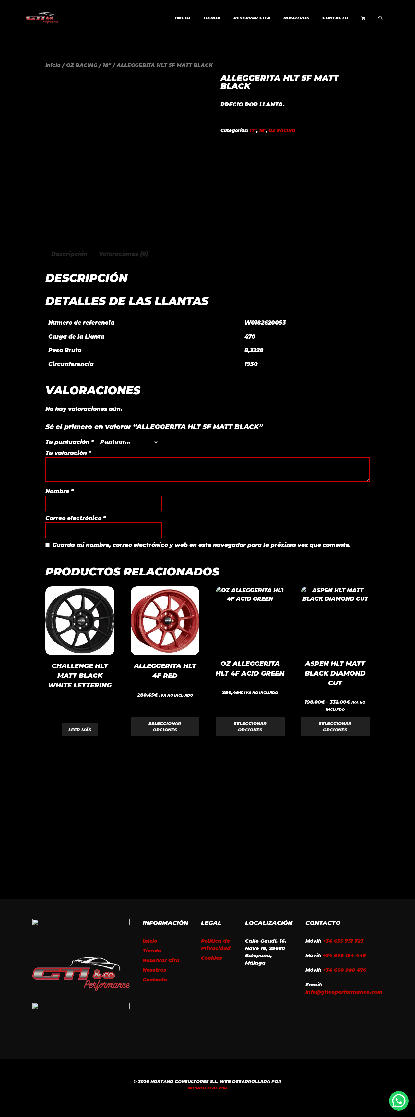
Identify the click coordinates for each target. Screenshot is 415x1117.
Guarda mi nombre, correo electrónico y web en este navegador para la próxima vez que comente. (202, 545)
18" (107, 65)
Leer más (79, 729)
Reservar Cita (251, 17)
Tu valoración (68, 453)
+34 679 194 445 (344, 955)
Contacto (335, 17)
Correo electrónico (75, 518)
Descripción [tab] (69, 254)
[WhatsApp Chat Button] (399, 1101)
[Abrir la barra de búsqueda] (380, 18)
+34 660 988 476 (344, 970)
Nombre (59, 491)
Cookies (211, 958)
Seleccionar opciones (164, 726)
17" (253, 130)
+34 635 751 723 (343, 941)
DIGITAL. (207, 1087)
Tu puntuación (69, 442)
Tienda (211, 17)
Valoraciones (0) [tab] (123, 254)
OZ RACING (81, 65)
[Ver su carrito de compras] (363, 18)
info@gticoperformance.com (344, 992)
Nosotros (296, 17)
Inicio (182, 17)
